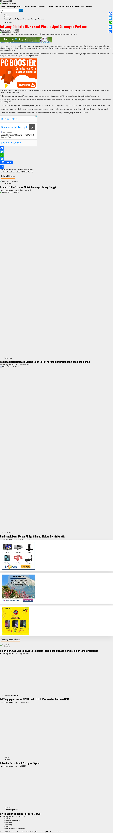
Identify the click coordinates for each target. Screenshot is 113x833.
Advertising (8, 824)
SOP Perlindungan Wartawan (14, 829)
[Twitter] (56, 151)
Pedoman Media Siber (12, 821)
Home (3, 6)
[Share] (56, 167)
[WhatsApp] (56, 155)
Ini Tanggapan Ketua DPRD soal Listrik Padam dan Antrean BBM (34, 699)
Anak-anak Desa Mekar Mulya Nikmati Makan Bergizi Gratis (32, 536)
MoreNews (50, 832)
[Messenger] (56, 159)
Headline (7, 808)
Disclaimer (8, 822)
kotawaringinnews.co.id (9, 190)
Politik (6, 757)
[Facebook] (56, 148)
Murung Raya (79, 6)
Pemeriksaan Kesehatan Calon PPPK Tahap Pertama (16, 172)
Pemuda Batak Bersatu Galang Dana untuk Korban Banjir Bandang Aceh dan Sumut (45, 362)
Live (1, 12)
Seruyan (50, 6)
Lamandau (42, 6)
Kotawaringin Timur (29, 6)
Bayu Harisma (5, 30)
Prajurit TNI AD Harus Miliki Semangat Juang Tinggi (28, 187)
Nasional (89, 6)
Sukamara (69, 6)
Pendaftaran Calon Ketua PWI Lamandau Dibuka (16, 169)
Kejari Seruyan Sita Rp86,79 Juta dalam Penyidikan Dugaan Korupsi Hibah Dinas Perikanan (49, 651)
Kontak (6, 827)
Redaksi (7, 819)
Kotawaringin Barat (14, 6)
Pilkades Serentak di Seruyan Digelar (20, 763)
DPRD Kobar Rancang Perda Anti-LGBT (20, 814)
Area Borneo (59, 6)
